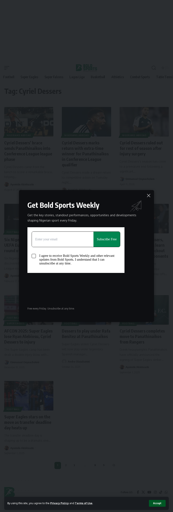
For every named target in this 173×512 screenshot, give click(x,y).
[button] (157, 503)
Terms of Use (83, 503)
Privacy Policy (59, 503)
